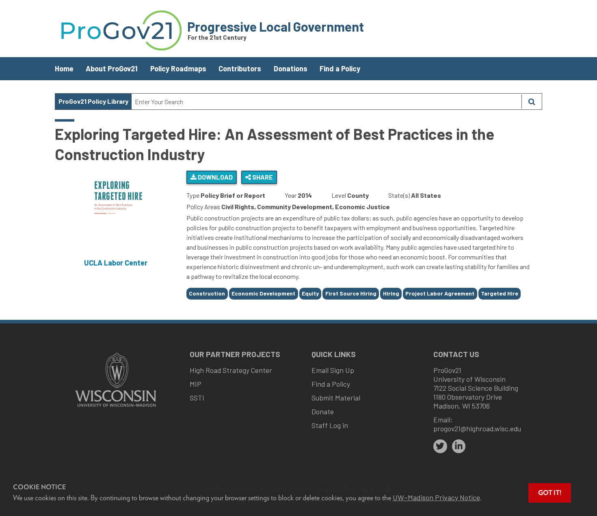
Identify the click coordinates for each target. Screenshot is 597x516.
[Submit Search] (531, 101)
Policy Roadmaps (178, 68)
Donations (290, 68)
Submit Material (335, 397)
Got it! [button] (549, 493)
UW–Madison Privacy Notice (436, 497)
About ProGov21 (112, 68)
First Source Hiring (350, 293)
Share (262, 177)
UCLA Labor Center (115, 262)
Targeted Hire (499, 293)
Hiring (391, 293)
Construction (207, 293)
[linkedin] (459, 446)
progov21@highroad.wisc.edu (477, 428)
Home (64, 68)
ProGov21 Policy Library (93, 101)
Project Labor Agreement (439, 293)
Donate (322, 411)
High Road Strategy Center (231, 370)
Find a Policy (340, 68)
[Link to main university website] (115, 407)
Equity (310, 293)
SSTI (197, 397)
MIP (195, 383)
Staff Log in (329, 425)
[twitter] (440, 446)
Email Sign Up (332, 370)
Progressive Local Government (275, 26)
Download (215, 177)
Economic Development (263, 293)
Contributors (239, 68)
